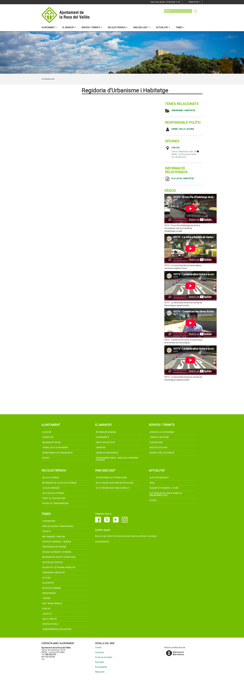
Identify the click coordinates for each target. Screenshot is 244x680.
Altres (153, 500)
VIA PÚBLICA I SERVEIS (52, 562)
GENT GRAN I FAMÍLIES (52, 603)
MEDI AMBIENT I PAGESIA (53, 536)
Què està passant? (159, 478)
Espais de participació (107, 453)
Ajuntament (48, 27)
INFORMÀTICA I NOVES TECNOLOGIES (59, 557)
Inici (43, 79)
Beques (46, 458)
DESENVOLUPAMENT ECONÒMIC (56, 552)
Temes (179, 27)
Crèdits (98, 647)
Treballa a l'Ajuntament (55, 447)
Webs (152, 483)
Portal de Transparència (55, 503)
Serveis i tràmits (91, 27)
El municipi (68, 27)
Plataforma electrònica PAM (111, 478)
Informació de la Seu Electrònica (59, 483)
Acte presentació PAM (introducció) (114, 483)
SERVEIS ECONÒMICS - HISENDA (56, 542)
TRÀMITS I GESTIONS (159, 437)
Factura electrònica (53, 493)
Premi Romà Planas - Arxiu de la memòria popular (117, 459)
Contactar (99, 652)
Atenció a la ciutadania (162, 432)
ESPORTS (46, 531)
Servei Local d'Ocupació (162, 453)
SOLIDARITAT (48, 583)
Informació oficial (51, 442)
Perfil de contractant (54, 498)
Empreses (101, 447)
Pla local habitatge (182, 178)
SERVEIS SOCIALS (50, 624)
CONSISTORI (48, 437)
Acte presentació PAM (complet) (113, 488)
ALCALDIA (46, 432)
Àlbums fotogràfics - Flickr (164, 488)
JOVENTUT (47, 614)
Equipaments (102, 437)
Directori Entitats (105, 442)
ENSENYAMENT (49, 593)
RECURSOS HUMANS (51, 588)
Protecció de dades (103, 657)
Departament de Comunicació (57, 453)
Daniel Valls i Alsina (182, 129)
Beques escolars (158, 447)
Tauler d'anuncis (51, 488)
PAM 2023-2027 (140, 27)
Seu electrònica (117, 27)
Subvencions (156, 442)
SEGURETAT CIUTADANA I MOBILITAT (59, 567)
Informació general (106, 432)
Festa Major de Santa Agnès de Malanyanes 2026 (166, 494)
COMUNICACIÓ (48, 521)
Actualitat (162, 27)
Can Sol (175, 147)
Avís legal (99, 662)
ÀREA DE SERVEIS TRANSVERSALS (58, 526)
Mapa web (99, 672)
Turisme (46, 598)
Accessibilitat (101, 667)
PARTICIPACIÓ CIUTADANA (54, 547)
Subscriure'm (102, 542)
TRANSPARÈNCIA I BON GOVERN (56, 629)
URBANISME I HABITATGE (183, 110)
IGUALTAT (46, 608)
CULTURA (46, 578)
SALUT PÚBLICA (49, 619)
